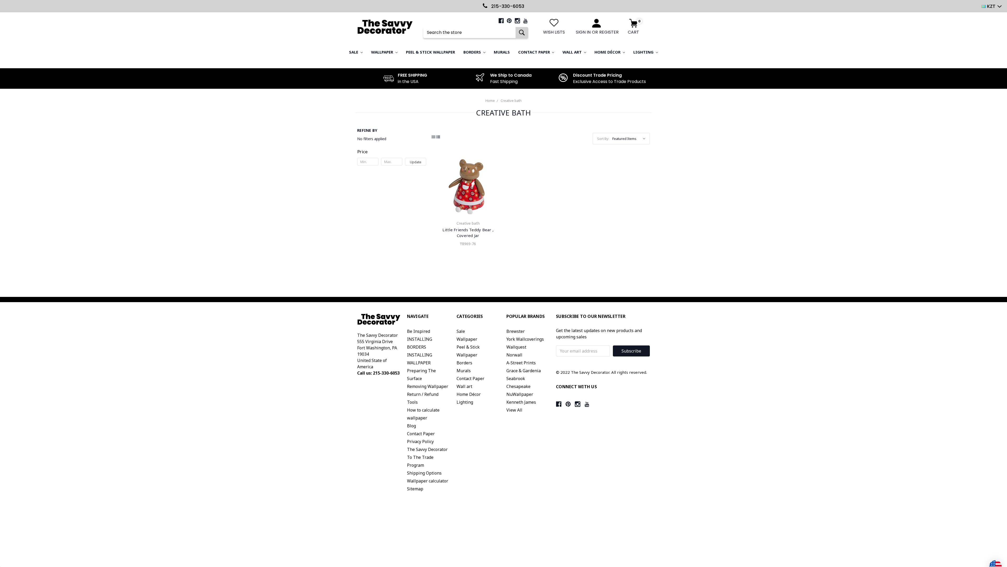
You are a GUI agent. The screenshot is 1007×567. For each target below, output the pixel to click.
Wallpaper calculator (427, 481)
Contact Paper (534, 52)
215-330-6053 (507, 6)
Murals (502, 52)
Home (490, 100)
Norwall (514, 355)
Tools (412, 402)
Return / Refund (422, 394)
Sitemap (415, 489)
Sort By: (603, 138)
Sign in (583, 32)
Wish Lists (554, 32)
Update (415, 162)
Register (609, 32)
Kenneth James (521, 402)
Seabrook (515, 378)
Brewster (515, 331)
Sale (354, 52)
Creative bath (511, 100)
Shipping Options (424, 473)
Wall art (573, 52)
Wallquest (516, 347)
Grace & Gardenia (523, 371)
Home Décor (608, 52)
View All (514, 410)
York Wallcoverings (525, 339)
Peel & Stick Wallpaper (430, 52)
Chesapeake (518, 386)
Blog (411, 426)
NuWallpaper (519, 394)
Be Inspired (418, 331)
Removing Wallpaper (427, 386)
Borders (472, 52)
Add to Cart (468, 187)
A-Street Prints (521, 363)
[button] (391, 152)
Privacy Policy (420, 441)
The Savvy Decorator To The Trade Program (427, 457)
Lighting (644, 52)
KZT (991, 6)
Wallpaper (382, 52)
